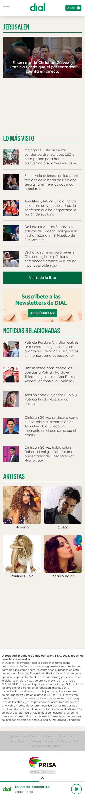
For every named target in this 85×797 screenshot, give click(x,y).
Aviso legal (69, 736)
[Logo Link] (37, 7)
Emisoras (51, 736)
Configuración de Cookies (45, 745)
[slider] (42, 781)
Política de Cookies (71, 741)
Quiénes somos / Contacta (24, 736)
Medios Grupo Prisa (42, 771)
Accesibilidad (16, 741)
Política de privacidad (42, 741)
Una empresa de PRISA (42, 762)
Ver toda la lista (42, 277)
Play (76, 789)
